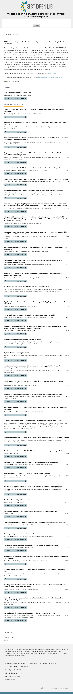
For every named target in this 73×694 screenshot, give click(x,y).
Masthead (52, 21)
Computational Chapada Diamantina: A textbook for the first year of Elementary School (36, 179)
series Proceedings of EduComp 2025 (50, 77)
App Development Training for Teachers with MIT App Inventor (27, 473)
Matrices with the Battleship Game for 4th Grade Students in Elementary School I (33, 168)
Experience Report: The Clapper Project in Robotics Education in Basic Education (33, 190)
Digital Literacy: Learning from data (17, 353)
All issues (26, 21)
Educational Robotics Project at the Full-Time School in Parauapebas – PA (30, 511)
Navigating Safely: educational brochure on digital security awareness (29, 613)
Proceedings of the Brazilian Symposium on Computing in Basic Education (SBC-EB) (36, 15)
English (6, 640)
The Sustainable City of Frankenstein (17, 500)
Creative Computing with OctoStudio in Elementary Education (26, 287)
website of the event (51, 73)
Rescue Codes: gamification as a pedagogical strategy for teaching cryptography (33, 487)
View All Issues (9, 624)
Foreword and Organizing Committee (17, 93)
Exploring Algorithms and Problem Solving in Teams (22, 339)
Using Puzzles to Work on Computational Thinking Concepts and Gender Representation (36, 438)
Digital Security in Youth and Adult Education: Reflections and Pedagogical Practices (35, 522)
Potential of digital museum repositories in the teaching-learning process (31, 545)
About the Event (39, 21)
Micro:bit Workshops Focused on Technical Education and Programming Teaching (33, 421)
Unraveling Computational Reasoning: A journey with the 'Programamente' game (33, 394)
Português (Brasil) (9, 637)
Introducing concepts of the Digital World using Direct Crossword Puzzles (31, 462)
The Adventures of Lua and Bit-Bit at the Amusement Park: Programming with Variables (36, 451)
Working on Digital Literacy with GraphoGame (20, 534)
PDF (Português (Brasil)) (16, 98)
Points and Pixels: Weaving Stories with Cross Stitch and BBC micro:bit (29, 315)
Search (37, 25)
